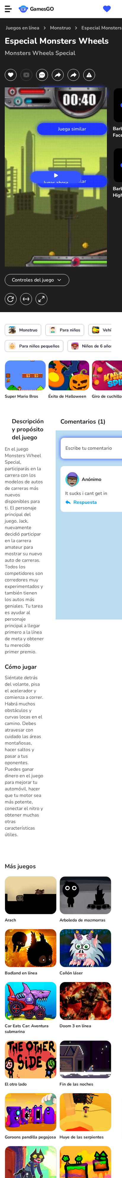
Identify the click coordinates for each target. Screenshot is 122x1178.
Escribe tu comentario (88, 448)
